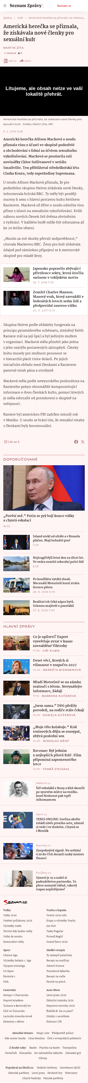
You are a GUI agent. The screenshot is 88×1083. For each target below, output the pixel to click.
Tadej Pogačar (54, 931)
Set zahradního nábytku (48, 1053)
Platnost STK (54, 1022)
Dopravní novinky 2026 (60, 1006)
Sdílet (27, 60)
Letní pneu (38, 1073)
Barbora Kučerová (59, 695)
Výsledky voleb (12, 926)
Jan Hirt (51, 926)
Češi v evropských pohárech (64, 1038)
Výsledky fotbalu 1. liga (17, 961)
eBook (13, 60)
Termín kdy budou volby (17, 931)
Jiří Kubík (51, 650)
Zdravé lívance (55, 966)
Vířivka (42, 1058)
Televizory (71, 1073)
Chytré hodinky (31, 1078)
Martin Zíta (13, 47)
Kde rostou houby (15, 1038)
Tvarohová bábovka (58, 971)
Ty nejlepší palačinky (59, 955)
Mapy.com (42, 1033)
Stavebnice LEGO (70, 1068)
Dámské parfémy (18, 1073)
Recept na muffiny (57, 961)
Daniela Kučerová (59, 715)
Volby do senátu (13, 937)
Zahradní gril (73, 1053)
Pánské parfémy (53, 1078)
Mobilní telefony (47, 1068)
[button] (16, 274)
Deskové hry (54, 1073)
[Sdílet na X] (83, 442)
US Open (8, 971)
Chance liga (10, 955)
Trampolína (69, 1048)
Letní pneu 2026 (56, 995)
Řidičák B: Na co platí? (59, 1011)
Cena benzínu (36, 1038)
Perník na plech (55, 982)
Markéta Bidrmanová (62, 669)
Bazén (33, 1048)
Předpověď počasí (62, 1033)
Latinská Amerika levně (17, 1016)
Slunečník (11, 1053)
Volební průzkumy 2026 (17, 921)
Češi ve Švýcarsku (14, 1011)
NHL (6, 982)
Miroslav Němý (56, 740)
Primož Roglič (54, 937)
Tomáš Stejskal (56, 769)
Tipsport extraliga (14, 966)
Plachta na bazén (49, 1048)
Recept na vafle (55, 976)
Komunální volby (13, 942)
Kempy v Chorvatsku (15, 995)
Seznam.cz (64, 5)
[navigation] (5, 5)
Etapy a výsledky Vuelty (61, 921)
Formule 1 (9, 976)
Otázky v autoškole (57, 1016)
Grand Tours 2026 (57, 942)
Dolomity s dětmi (13, 1022)
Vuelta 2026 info (56, 915)
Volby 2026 (10, 915)
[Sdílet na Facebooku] (76, 442)
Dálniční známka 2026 (59, 1000)
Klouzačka (25, 1053)
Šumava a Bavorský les (17, 1006)
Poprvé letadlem (13, 1000)
